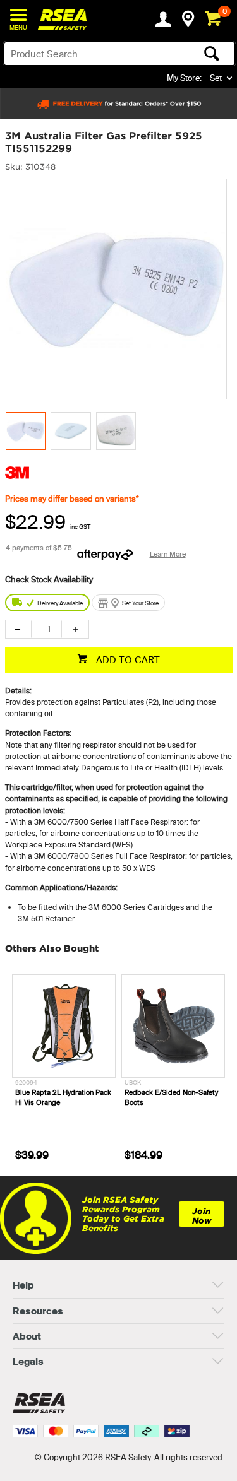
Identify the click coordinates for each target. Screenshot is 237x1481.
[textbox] (94, 53)
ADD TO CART (127, 660)
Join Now (201, 1216)
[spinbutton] (46, 629)
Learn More (168, 554)
